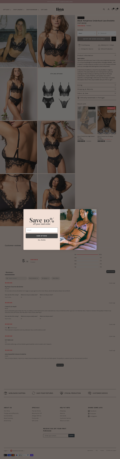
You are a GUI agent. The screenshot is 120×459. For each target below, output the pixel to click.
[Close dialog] (93, 212)
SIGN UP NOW (42, 236)
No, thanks (42, 240)
